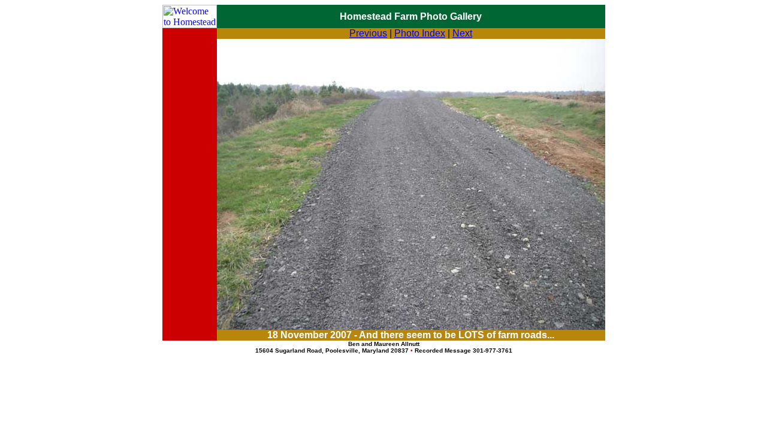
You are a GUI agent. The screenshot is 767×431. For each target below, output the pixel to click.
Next (462, 33)
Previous (368, 33)
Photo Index (419, 33)
